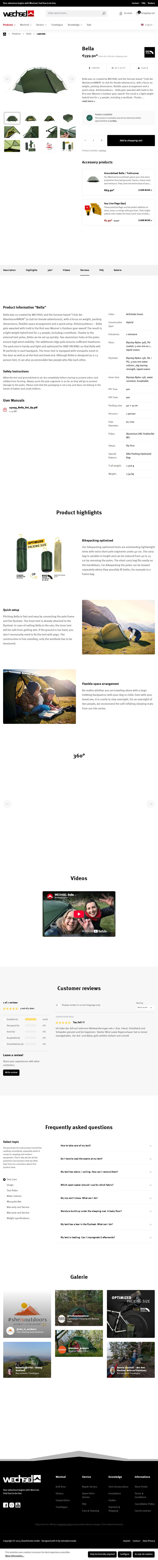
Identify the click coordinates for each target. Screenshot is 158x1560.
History (59, 1493)
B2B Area (61, 1487)
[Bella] (39, 79)
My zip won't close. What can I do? (79, 1198)
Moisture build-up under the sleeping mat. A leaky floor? (91, 1211)
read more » (88, 101)
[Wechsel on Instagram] (11, 1505)
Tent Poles (12, 1190)
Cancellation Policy (145, 1504)
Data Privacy (149, 1541)
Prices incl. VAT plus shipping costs (112, 56)
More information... (14, 1556)
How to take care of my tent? (76, 1146)
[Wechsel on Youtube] (17, 1505)
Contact (135, 3)
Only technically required (102, 1554)
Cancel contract (143, 1511)
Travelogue (61, 1507)
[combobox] (73, 13)
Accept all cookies (144, 1554)
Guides (112, 1500)
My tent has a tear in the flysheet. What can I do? (87, 1224)
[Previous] (7, 79)
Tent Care (12, 1179)
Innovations (114, 1493)
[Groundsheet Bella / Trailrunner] (93, 179)
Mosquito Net (14, 1202)
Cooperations (63, 1500)
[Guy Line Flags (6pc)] (93, 209)
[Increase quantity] (102, 140)
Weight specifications (18, 1218)
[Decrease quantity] (85, 140)
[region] (39, 99)
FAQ (143, 3)
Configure (124, 1554)
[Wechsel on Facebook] (5, 1505)
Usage (10, 1185)
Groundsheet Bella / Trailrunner (121, 173)
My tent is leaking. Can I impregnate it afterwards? (88, 1237)
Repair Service (89, 1487)
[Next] (71, 79)
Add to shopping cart (131, 140)
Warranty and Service (18, 1207)
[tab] (9, 270)
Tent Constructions (118, 1487)
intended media (68, 1541)
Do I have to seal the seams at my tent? (82, 1159)
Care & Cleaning (90, 1511)
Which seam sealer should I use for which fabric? (87, 1185)
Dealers (151, 3)
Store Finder (141, 1487)
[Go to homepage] (18, 13)
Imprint (126, 1541)
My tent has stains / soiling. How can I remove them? (89, 1172)
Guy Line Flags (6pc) (115, 203)
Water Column (14, 1196)
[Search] (103, 13)
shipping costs (65, 1524)
